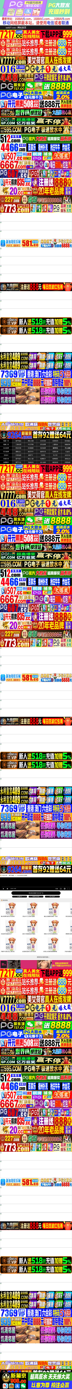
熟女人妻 (31, 458)
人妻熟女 (55, 444)
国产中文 (18, 462)
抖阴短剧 (67, 462)
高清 (56, 888)
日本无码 (43, 441)
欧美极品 (67, 441)
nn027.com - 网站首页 (16, 27)
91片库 (55, 455)
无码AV (6, 455)
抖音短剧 (18, 455)
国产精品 (18, 441)
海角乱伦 (67, 458)
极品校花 (55, 462)
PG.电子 (52, 896)
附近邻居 (18, 448)
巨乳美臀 (43, 444)
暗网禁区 (55, 458)
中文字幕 (31, 444)
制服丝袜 (67, 444)
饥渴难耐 (31, 448)
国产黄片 (18, 458)
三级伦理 (18, 444)
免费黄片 (43, 458)
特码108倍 (36, 896)
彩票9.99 (55, 451)
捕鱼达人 (18, 451)
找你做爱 (43, 448)
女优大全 (67, 455)
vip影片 (19, 896)
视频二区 (6, 444)
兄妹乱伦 (31, 462)
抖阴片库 (6, 458)
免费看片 (6, 462)
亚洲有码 (55, 441)
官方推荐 (6, 451)
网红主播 (31, 441)
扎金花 (68, 451)
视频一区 (6, 441)
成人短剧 (43, 462)
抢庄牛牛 (31, 451)
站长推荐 (6, 448)
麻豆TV (30, 455)
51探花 (43, 455)
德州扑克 (43, 451)
